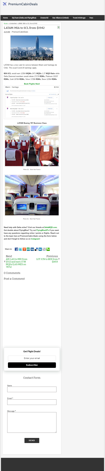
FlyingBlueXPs (42, 230)
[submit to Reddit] (44, 249)
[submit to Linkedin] (40, 249)
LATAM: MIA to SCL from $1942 (24, 28)
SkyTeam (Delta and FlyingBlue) (24, 18)
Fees (91, 18)
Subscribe (32, 365)
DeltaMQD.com (50, 227)
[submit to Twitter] (20, 249)
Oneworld (44, 18)
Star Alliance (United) (60, 18)
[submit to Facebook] (16, 249)
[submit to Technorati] (48, 249)
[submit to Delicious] (36, 249)
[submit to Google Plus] (24, 249)
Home (5, 18)
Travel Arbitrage (79, 18)
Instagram (35, 239)
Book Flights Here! (32, 84)
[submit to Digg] (32, 249)
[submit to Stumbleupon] (28, 249)
